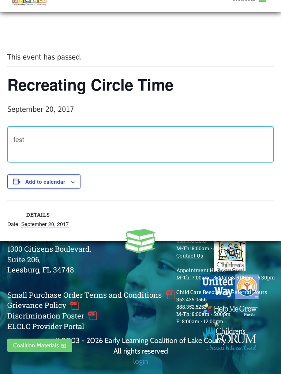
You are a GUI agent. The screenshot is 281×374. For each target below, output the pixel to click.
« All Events (23, 32)
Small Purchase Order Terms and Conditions (84, 294)
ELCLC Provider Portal (45, 326)
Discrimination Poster (45, 315)
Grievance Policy (36, 305)
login (140, 361)
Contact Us (189, 255)
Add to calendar (45, 181)
